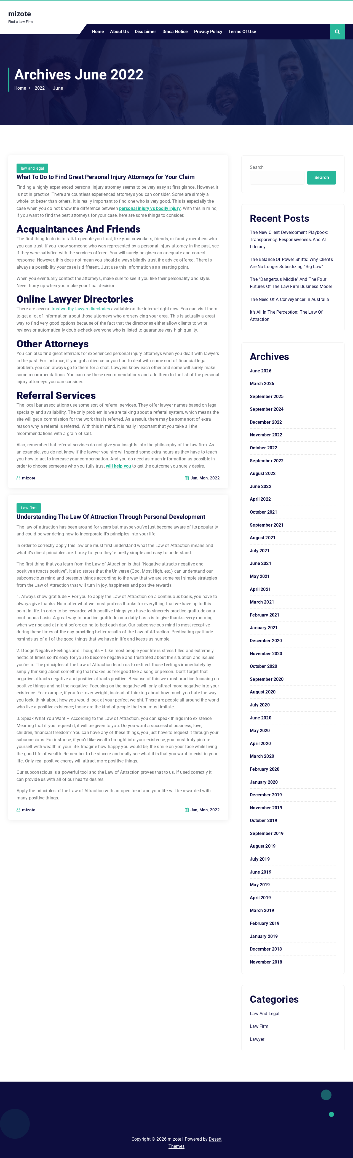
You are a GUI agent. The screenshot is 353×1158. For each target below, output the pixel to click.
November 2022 (266, 434)
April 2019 (260, 897)
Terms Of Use (242, 31)
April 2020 (260, 743)
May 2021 (260, 576)
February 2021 (264, 615)
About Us (119, 31)
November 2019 (266, 807)
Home (98, 31)
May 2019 (260, 884)
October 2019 (263, 820)
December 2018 (266, 949)
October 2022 (263, 447)
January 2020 (264, 782)
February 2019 (264, 923)
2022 (40, 88)
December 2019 (266, 794)
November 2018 (266, 962)
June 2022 (260, 486)
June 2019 (260, 872)
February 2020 (264, 769)
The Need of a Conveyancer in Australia (289, 299)
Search (257, 167)
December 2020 (266, 640)
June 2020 (260, 718)
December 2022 (266, 422)
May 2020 (260, 730)
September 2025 (267, 396)
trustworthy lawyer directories (81, 308)
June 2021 (260, 563)
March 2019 (262, 910)
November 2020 (266, 653)
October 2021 (263, 512)
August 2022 (263, 473)
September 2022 (267, 460)
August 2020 (263, 692)
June (58, 88)
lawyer (257, 1039)
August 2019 (263, 846)
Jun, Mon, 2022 (204, 478)
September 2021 (267, 525)
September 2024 (267, 409)
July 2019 (259, 859)
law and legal (32, 168)
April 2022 (260, 499)
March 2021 (262, 602)
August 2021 (263, 537)
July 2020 (259, 705)
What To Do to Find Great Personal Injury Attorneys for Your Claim (106, 177)
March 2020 (262, 756)
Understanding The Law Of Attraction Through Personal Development (111, 516)
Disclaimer (145, 31)
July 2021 (259, 550)
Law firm (28, 508)
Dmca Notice (175, 31)
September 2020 (267, 679)
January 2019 (264, 936)
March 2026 (262, 383)
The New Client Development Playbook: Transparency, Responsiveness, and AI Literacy (289, 239)
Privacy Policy (208, 31)
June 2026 (260, 370)
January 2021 (264, 627)
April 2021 (260, 589)
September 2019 (267, 833)
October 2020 (263, 666)
